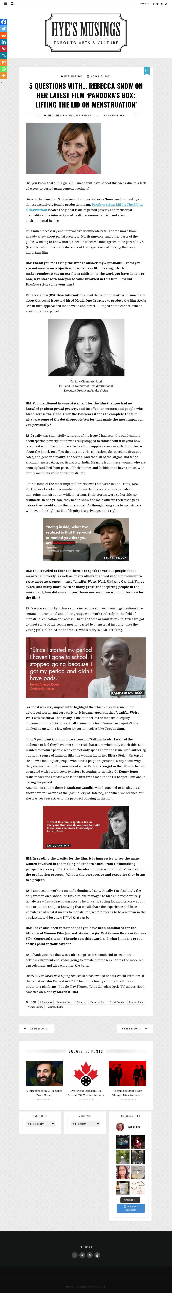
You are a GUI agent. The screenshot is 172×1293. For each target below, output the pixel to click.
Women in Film (35, 1006)
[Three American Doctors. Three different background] (138, 1172)
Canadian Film (64, 1002)
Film (51, 115)
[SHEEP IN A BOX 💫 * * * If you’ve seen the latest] (123, 1188)
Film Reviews (65, 115)
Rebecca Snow (136, 1002)
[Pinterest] (3, 48)
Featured (80, 1002)
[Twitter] (157, 3)
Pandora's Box (97, 1002)
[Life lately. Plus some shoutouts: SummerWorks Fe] (123, 1157)
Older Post (39, 1028)
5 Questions (46, 1002)
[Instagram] (162, 3)
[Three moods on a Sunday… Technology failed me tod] (123, 1172)
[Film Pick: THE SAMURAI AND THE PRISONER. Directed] (138, 1188)
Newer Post (132, 1028)
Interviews (84, 115)
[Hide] (1, 82)
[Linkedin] (3, 42)
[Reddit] (3, 35)
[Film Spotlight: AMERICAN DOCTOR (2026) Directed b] (123, 1142)
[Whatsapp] (3, 69)
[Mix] (3, 62)
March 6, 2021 (101, 76)
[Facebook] (153, 3)
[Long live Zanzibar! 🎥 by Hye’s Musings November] (138, 1142)
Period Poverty (117, 1002)
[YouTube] (166, 3)
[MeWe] (3, 55)
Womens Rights (55, 1006)
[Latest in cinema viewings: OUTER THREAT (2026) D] (138, 1157)
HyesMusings (73, 76)
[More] (3, 75)
